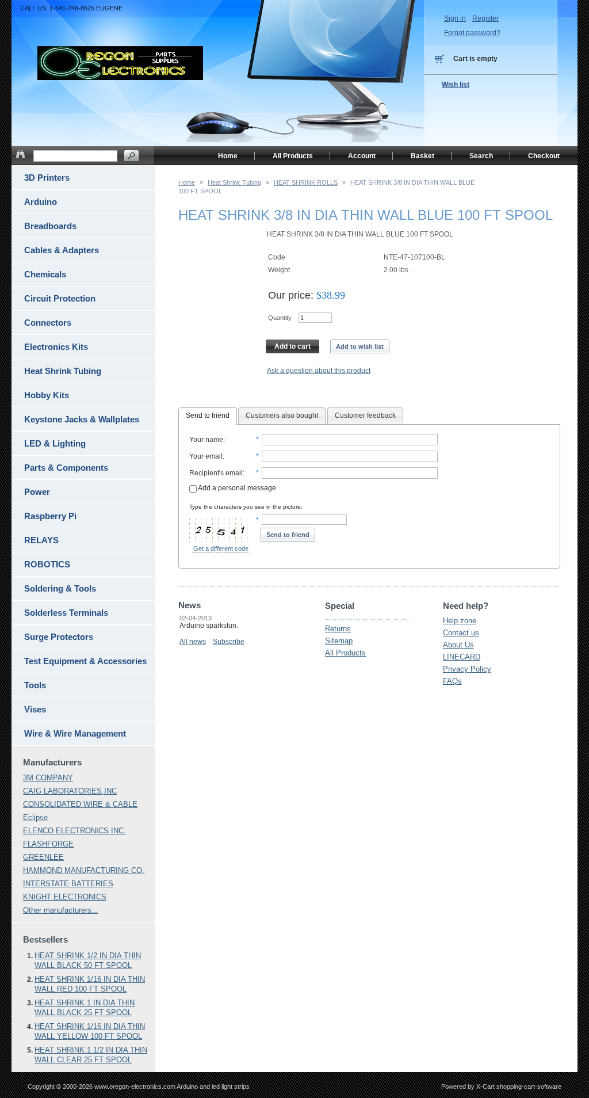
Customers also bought (282, 415)
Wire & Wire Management (75, 733)
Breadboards (50, 226)
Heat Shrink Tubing (234, 182)
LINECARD (461, 657)
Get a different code (220, 548)
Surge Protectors (58, 637)
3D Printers (47, 177)
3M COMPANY (48, 777)
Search (481, 156)
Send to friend (208, 415)
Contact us (461, 632)
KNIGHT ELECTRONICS (64, 897)
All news (192, 642)
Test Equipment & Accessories (85, 661)
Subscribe (228, 642)
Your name (206, 440)
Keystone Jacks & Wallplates (81, 419)
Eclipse (35, 817)
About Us (458, 644)
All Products (345, 653)
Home (186, 182)
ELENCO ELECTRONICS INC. (74, 830)
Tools (35, 685)
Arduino (40, 202)
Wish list (455, 85)
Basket (422, 156)
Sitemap (339, 640)
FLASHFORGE (48, 844)
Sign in (455, 18)
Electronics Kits (56, 347)
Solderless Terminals (66, 612)
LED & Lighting (55, 443)
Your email (206, 456)
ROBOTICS (47, 564)
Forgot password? (472, 33)
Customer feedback (365, 415)
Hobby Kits (46, 395)
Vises (35, 709)
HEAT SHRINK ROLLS (306, 182)
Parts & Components (66, 467)
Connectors (47, 322)
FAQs (452, 681)
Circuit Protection (59, 298)
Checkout (544, 156)
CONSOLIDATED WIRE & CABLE (80, 804)
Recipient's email (216, 473)
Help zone (459, 620)
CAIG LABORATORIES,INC (70, 791)
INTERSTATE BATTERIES (68, 883)
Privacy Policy (467, 669)
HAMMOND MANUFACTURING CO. (83, 870)
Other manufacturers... (60, 910)
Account (362, 156)
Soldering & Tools (60, 588)
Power (37, 492)
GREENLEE (43, 857)
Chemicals (45, 274)
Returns (338, 628)
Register (485, 18)
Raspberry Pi (50, 516)
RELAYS (41, 540)
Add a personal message (236, 488)
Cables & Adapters (61, 250)
